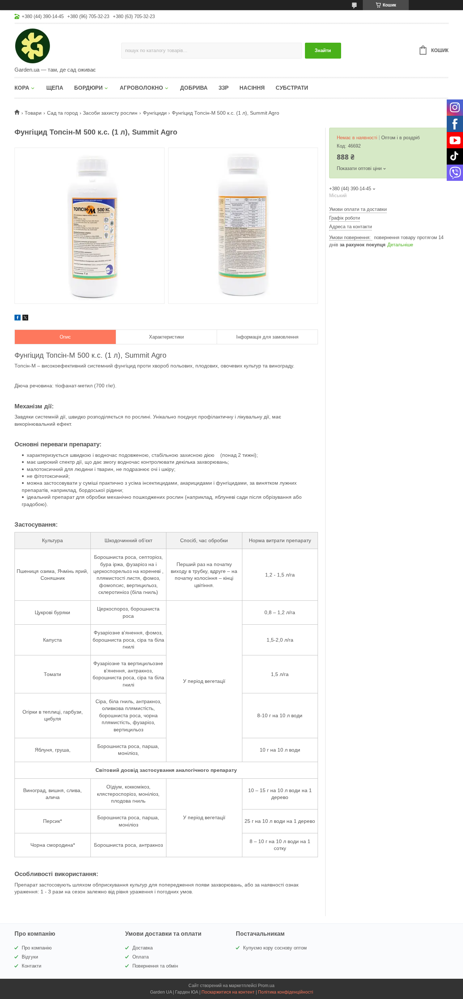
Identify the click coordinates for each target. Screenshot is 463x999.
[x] (25, 319)
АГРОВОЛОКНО (141, 87)
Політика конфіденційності (285, 992)
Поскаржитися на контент (228, 992)
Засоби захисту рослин (110, 113)
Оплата (140, 957)
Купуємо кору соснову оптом (275, 948)
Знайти (323, 50)
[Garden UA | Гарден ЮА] (67, 45)
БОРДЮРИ (88, 87)
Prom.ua (266, 985)
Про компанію (37, 948)
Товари (33, 113)
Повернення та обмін (155, 966)
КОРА (21, 87)
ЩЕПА (54, 87)
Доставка (142, 948)
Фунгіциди (155, 113)
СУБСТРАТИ (292, 87)
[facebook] (17, 319)
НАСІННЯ (252, 87)
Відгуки (30, 957)
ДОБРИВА (194, 87)
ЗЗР (223, 87)
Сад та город (62, 113)
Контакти (31, 966)
